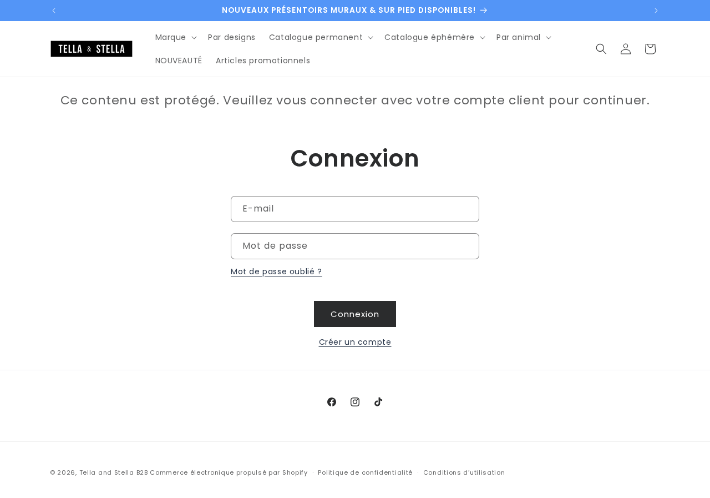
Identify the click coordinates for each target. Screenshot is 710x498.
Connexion (355, 314)
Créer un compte (355, 342)
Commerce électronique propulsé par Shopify (228, 472)
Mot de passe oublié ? (276, 271)
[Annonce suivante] (656, 10)
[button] (175, 37)
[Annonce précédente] (54, 10)
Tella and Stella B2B (113, 472)
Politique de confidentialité (365, 471)
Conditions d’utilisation (464, 471)
